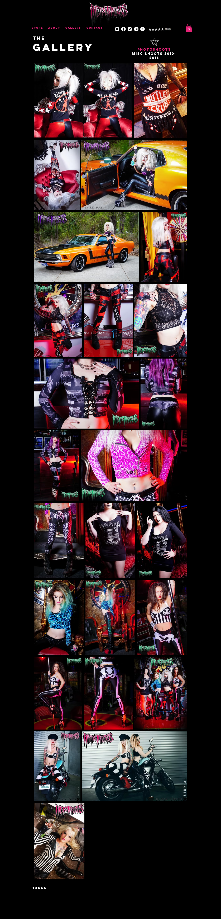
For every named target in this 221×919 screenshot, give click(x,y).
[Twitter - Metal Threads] (130, 29)
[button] (188, 28)
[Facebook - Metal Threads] (123, 29)
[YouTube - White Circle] (117, 29)
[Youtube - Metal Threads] (136, 29)
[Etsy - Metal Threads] (142, 29)
